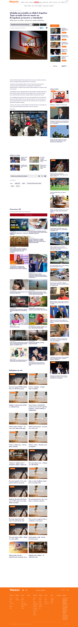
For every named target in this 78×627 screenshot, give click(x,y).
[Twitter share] (43, 28)
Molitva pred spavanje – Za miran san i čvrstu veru (38, 427)
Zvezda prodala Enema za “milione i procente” (58, 193)
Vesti (45, 598)
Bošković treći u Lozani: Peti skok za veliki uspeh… (43, 167)
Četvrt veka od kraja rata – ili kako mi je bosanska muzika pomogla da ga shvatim (65, 617)
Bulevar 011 (31, 2)
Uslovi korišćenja (22, 624)
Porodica (34, 613)
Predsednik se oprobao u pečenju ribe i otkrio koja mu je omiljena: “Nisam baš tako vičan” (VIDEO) (58, 339)
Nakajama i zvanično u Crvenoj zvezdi (58, 104)
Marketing (14, 624)
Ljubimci (34, 611)
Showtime (52, 5)
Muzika (40, 603)
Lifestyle (50, 2)
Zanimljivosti (47, 603)
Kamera (40, 598)
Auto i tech (55, 2)
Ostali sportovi (46, 5)
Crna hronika (54, 269)
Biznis (10, 601)
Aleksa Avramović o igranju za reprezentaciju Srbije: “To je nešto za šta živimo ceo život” (59, 174)
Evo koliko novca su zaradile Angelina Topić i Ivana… (43, 159)
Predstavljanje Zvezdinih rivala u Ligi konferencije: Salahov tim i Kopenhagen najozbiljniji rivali (59, 229)
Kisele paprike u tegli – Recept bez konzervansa (37, 538)
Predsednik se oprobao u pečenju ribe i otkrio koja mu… (65, 43)
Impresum (11, 624)
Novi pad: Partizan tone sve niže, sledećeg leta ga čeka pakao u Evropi (59, 266)
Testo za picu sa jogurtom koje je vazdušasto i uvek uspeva (38, 520)
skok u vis (18, 186)
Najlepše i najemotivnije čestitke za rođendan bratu (18, 406)
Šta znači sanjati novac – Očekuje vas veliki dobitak (38, 463)
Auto (46, 595)
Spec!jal (22, 606)
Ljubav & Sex (35, 603)
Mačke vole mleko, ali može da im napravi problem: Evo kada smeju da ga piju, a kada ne (59, 211)
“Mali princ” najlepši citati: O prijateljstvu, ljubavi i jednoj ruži (17, 463)
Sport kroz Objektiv (38, 5)
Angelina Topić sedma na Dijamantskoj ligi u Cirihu (24, 159)
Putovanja (34, 606)
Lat (66, 0)
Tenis (33, 5)
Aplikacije (52, 599)
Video (28, 595)
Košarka (29, 5)
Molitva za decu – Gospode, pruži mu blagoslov (38, 445)
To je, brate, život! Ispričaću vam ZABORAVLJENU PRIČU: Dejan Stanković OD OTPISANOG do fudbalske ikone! (65, 601)
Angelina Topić (17, 183)
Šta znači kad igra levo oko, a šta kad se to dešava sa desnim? (38, 500)
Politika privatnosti (29, 624)
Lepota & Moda (35, 604)
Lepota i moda (33, 374)
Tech (52, 595)
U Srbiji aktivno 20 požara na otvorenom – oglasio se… (65, 57)
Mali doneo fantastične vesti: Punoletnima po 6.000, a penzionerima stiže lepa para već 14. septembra (59, 122)
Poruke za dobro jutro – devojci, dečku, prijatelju (17, 445)
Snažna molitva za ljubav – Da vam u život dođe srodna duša (17, 427)
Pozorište (40, 604)
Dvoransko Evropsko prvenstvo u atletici (34, 183)
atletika (23, 183)
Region (11, 606)
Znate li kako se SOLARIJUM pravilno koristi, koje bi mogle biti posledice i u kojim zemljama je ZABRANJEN (38, 408)
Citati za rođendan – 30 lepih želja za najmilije (36, 387)
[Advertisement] (28, 70)
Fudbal (25, 5)
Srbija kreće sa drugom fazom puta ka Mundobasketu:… (65, 50)
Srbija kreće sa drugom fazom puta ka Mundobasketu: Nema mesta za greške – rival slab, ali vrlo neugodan (59, 377)
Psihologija (35, 608)
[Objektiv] (14, 2)
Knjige (40, 601)
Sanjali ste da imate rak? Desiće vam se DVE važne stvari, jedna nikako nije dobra (17, 501)
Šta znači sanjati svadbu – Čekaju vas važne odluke (18, 538)
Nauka (52, 603)
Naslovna (11, 10)
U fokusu (26, 2)
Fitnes (34, 601)
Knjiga (12, 450)
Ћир (67, 0)
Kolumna (64, 595)
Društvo (64, 60)
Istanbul (12, 186)
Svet (53, 126)
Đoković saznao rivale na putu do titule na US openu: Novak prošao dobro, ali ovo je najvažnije (59, 302)
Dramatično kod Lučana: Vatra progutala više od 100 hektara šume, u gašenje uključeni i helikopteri (59, 358)
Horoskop (63, 2)
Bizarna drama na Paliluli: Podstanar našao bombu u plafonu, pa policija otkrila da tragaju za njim (59, 284)
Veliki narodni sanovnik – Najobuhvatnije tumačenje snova (18, 556)
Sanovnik (34, 614)
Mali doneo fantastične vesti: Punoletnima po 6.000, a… (65, 29)
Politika (64, 32)
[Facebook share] (41, 28)
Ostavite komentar (28, 214)
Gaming (52, 601)
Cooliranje (17, 599)
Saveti (46, 599)
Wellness (34, 598)
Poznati (16, 598)
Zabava (17, 595)
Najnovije (22, 2)
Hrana (32, 506)
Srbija (10, 608)
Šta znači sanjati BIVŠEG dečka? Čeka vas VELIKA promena (18, 387)
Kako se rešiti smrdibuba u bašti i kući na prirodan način (38, 482)
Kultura (40, 595)
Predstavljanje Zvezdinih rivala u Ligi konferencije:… (65, 36)
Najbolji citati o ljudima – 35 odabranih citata (36, 556)
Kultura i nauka (45, 2)
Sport (40, 2)
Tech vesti (52, 598)
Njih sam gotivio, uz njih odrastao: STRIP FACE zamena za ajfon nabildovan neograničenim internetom (65, 610)
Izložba (40, 599)
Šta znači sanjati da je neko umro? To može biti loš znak (16, 520)
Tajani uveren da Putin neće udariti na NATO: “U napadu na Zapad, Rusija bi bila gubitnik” (59, 321)
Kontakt (18, 624)
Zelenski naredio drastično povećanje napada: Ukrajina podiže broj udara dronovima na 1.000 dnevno (58, 140)
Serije (40, 608)
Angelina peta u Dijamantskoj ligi (24, 166)
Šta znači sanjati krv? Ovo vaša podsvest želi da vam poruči (17, 482)
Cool (59, 2)
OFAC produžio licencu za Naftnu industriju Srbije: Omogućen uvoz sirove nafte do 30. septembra (58, 248)
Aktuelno (40, 606)
